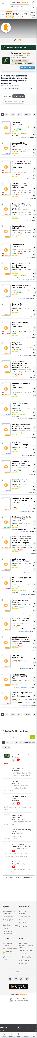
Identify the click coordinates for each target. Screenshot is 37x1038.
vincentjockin (24, 705)
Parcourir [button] (11, 1036)
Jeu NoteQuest (24, 960)
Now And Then (17, 862)
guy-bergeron (24, 613)
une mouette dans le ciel (21, 286)
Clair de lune (19, 186)
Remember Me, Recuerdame (17, 816)
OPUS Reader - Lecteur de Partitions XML (26, 945)
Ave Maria (15, 781)
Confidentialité (7, 928)
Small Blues (20, 444)
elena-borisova (24, 418)
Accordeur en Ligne (25, 950)
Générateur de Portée (26, 957)
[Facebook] (10, 979)
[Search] (23, 101)
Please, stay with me (20, 601)
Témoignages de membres (8, 921)
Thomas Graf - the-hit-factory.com (16, 856)
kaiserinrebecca (24, 492)
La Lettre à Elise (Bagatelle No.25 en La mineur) (20, 364)
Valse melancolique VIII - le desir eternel (21, 265)
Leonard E (21, 836)
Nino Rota (12, 807)
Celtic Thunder (21, 821)
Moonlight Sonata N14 (20, 638)
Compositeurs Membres (23, 912)
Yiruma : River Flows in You (21, 755)
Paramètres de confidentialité (7, 932)
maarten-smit (24, 594)
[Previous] (13, 1027)
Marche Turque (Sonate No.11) (22, 426)
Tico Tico (18, 657)
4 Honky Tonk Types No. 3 (21, 579)
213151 (27, 114)
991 (13, 114)
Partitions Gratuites (7, 944)
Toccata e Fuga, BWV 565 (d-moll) (22, 695)
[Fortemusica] (11, 1000)
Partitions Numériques (7, 953)
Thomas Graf (22, 854)
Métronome (23, 963)
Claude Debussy (22, 773)
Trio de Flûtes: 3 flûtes (19, 848)
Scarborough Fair (22, 519)
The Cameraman (19, 676)
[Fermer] (32, 47)
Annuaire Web (23, 954)
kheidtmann (25, 531)
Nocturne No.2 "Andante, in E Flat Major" (22, 164)
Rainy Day (17, 344)
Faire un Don (23, 926)
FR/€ (33, 8)
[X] (21, 979)
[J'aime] (9, 1027)
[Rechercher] (28, 7)
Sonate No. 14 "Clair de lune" (21, 207)
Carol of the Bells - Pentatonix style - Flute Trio (21, 845)
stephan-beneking (23, 279)
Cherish (19, 481)
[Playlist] (27, 1027)
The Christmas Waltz (20, 404)
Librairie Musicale (11, 948)
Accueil (4, 1036)
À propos (6, 40)
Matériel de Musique (8, 958)
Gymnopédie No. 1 (19, 227)
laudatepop (25, 511)
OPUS (26, 1036)
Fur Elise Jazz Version (20, 619)
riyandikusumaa (24, 631)
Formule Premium (24, 923)
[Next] (23, 1027)
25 (16, 742)
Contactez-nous (8, 917)
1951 (19, 114)
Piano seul (15, 757)
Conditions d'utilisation (10, 925)
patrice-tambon (24, 298)
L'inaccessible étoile (19, 145)
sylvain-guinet (24, 137)
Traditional (12, 854)
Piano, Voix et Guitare (19, 819)
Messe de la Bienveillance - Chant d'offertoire (22, 500)
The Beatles (20, 869)
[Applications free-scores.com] (3, 14)
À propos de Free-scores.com (9, 912)
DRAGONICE (17, 123)
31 (6, 114)
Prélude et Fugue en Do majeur (21, 463)
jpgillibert (26, 572)
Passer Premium (27, 67)
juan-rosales (25, 355)
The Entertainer (18, 246)
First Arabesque (17, 768)
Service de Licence (25, 920)
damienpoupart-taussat (22, 155)
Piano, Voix (15, 783)
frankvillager (25, 668)
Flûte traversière (17, 834)
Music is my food (20, 560)
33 (20, 742)
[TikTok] (27, 979)
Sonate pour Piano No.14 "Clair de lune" (22, 540)
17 (11, 742)
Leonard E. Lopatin (10, 838)
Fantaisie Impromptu (20, 324)
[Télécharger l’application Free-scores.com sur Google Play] (18, 986)
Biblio (18, 1036)
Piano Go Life (21, 807)
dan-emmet (20, 96)
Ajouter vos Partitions (26, 917)
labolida (26, 455)
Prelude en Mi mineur (22, 385)
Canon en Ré (18, 305)
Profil (33, 1036)
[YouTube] (16, 979)
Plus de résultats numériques (19, 877)
